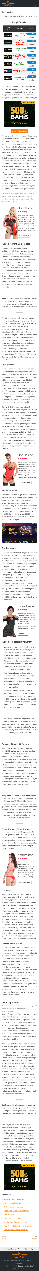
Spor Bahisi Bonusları (12, 1214)
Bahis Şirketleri (19, 16)
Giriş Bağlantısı (19, 131)
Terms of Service (10, 1249)
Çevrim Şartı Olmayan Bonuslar (16, 1222)
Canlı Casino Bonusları (12, 1218)
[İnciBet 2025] (8, 3)
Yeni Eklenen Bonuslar (12, 1203)
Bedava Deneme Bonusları (14, 1207)
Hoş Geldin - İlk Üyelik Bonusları (16, 1211)
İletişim (32, 1249)
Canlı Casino (18, 1266)
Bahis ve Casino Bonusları (14, 1199)
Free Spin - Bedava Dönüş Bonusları (18, 1226)
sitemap (23, 1269)
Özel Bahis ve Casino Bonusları (16, 1230)
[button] (35, 3)
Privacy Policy (23, 1249)
